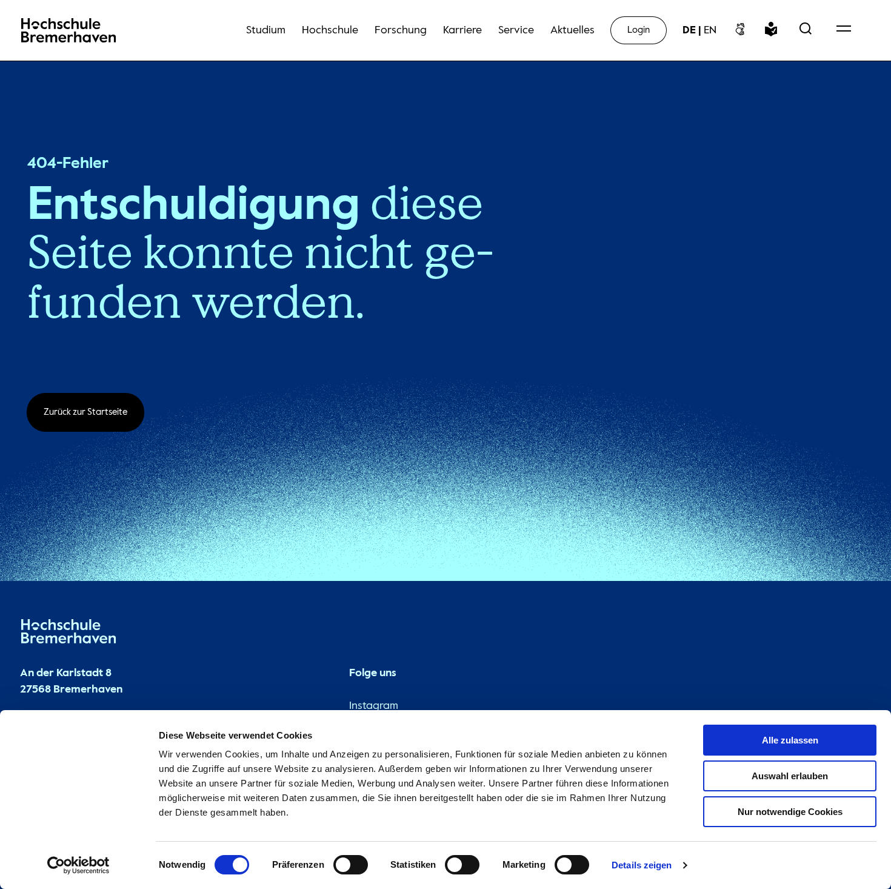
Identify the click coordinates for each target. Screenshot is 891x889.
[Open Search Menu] (805, 30)
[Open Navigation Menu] (844, 30)
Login (638, 30)
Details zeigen (642, 865)
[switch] (350, 864)
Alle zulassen (790, 740)
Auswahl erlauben (790, 776)
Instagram (373, 705)
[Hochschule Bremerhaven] (68, 634)
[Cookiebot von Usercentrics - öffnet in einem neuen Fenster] (78, 865)
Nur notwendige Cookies (790, 812)
